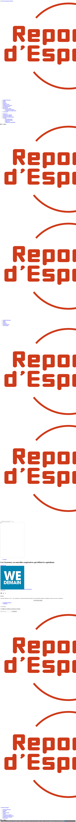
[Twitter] (2, 124)
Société (4, 102)
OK (63, 820)
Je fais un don (5, 111)
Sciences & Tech (6, 104)
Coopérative (5, 603)
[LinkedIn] (5, 124)
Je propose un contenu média (10, 110)
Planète (4, 101)
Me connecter (5, 107)
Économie (5, 103)
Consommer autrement (7, 602)
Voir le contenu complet (38, 600)
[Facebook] (0, 124)
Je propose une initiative (9, 109)
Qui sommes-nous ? (6, 106)
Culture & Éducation (7, 99)
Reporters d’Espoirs (9, 120)
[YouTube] (4, 124)
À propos (4, 117)
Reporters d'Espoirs (5, 807)
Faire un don (7, 121)
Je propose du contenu (7, 108)
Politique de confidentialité (10, 122)
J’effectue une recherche (7, 105)
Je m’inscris (5, 113)
